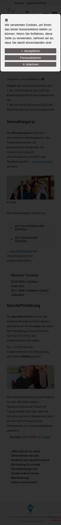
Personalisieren (30, 58)
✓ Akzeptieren (30, 51)
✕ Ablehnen (31, 64)
